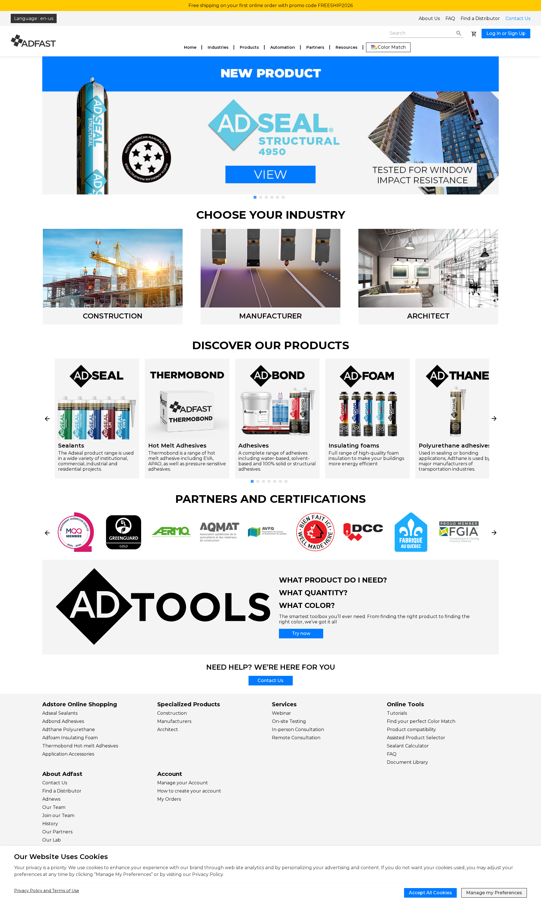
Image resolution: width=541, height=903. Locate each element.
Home (190, 47)
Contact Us (517, 18)
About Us (429, 18)
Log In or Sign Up (506, 33)
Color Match (392, 47)
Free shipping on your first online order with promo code (271, 5)
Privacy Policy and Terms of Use (46, 890)
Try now (301, 633)
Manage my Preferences (494, 892)
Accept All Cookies (430, 892)
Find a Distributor (480, 18)
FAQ (450, 18)
